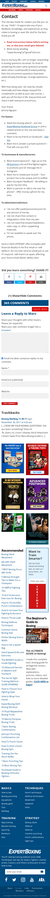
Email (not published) (12, 379)
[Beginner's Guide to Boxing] (37, 629)
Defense (29, 830)
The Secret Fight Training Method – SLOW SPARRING (10, 681)
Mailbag (5, 811)
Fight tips (29, 841)
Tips (3, 807)
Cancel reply (40, 309)
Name (5, 368)
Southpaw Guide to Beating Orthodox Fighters (11, 773)
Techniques (34, 788)
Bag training (7, 822)
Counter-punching (33, 833)
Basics (6, 788)
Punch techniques (33, 792)
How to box (6, 792)
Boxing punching (9, 796)
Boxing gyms (7, 803)
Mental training (8, 826)
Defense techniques (34, 796)
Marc (32, 313)
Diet (3, 837)
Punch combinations (34, 837)
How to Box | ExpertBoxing (14, 6)
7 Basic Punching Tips (12, 761)
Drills (27, 807)
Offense (28, 826)
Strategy (32, 818)
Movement (30, 800)
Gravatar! (6, 330)
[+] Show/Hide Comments (25, 296)
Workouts (5, 833)
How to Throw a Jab (11, 617)
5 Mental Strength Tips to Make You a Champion (10, 580)
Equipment (6, 800)
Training (8, 818)
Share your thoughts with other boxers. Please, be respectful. (21, 321)
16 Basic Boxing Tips (11, 765)
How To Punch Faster (12, 741)
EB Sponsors (13, 164)
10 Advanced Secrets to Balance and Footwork (11, 670)
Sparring (5, 830)
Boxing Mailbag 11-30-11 (14, 418)
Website (5, 391)
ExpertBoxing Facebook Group (22, 126)
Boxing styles (31, 822)
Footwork (29, 803)
